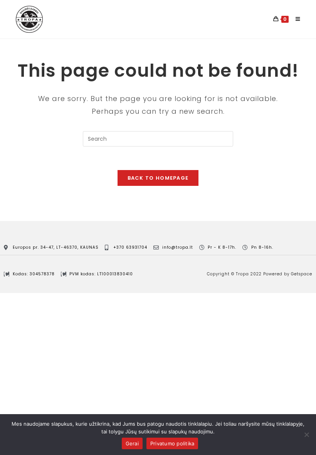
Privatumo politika (172, 443)
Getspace (301, 274)
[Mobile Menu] (295, 19)
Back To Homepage (158, 178)
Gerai (132, 443)
